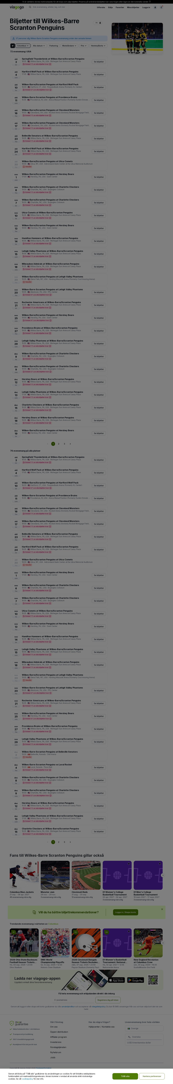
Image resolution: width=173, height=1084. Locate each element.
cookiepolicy (27, 1079)
